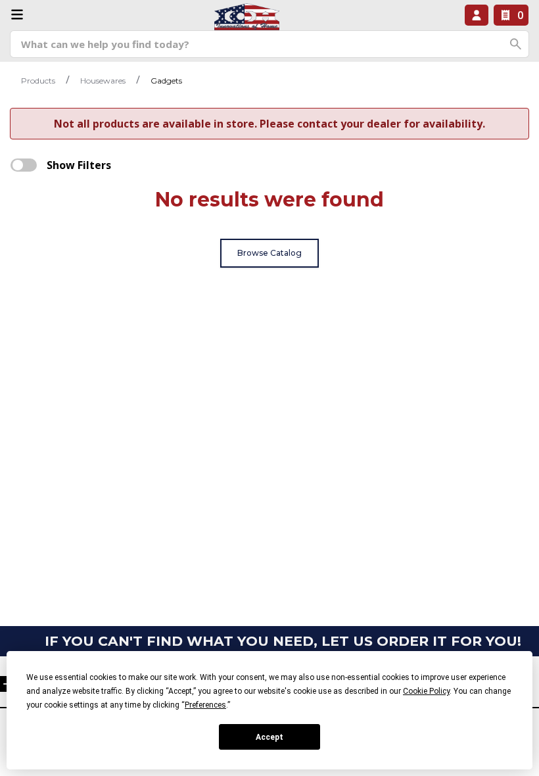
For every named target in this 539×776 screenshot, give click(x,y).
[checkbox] (24, 165)
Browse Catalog (269, 253)
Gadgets (166, 80)
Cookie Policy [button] (426, 691)
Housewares (103, 80)
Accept (269, 737)
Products (38, 80)
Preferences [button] (205, 705)
